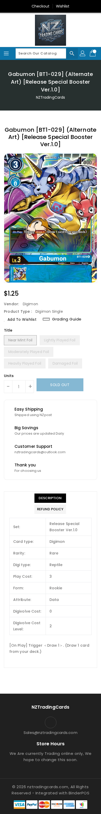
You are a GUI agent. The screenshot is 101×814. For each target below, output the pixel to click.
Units (9, 376)
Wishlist (63, 6)
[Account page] (83, 53)
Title (8, 330)
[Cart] (93, 53)
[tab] (50, 498)
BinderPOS (79, 793)
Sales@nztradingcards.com (50, 732)
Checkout (41, 6)
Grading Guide (67, 319)
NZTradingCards (50, 97)
